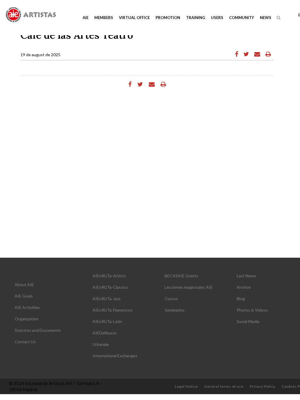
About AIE (24, 284)
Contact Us (25, 341)
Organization (26, 318)
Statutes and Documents (38, 330)
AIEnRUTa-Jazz (106, 298)
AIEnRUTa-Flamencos (112, 309)
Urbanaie (101, 344)
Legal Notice (186, 386)
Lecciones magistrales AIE (189, 287)
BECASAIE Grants (181, 275)
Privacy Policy (262, 386)
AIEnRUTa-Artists (109, 275)
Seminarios (175, 309)
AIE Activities (27, 307)
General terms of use (223, 386)
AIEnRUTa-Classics (110, 287)
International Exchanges (115, 355)
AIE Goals (24, 295)
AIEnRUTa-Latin (107, 321)
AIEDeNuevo (105, 332)
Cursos (171, 298)
